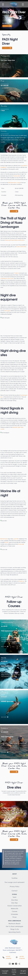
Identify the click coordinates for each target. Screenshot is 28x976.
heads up (21, 581)
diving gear (7, 310)
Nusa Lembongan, (9, 950)
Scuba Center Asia (21, 246)
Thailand (16, 273)
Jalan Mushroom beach (13, 948)
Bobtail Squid (3, 539)
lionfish (6, 542)
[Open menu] (3, 4)
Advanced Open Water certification (15, 240)
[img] (3, 957)
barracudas (17, 176)
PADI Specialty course (14, 182)
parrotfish (16, 539)
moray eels (21, 544)
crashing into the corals (6, 278)
